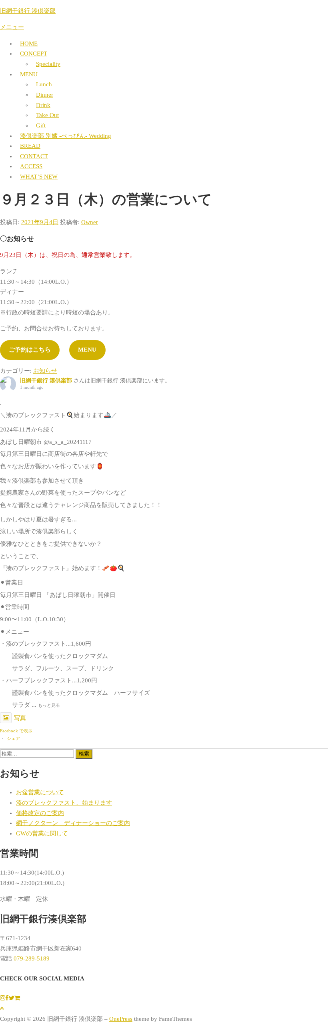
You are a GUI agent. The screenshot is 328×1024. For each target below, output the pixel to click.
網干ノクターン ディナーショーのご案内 (73, 823)
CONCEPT (33, 53)
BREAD (30, 146)
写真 (20, 718)
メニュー (12, 27)
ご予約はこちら (30, 349)
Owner (89, 222)
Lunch (44, 84)
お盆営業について (40, 792)
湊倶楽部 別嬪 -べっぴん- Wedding (65, 136)
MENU (29, 74)
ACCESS (31, 166)
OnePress (120, 1019)
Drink (43, 105)
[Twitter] (11, 998)
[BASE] (17, 998)
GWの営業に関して (42, 833)
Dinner (44, 94)
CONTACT (34, 156)
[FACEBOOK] (7, 998)
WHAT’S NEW (39, 176)
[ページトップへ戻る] (2, 1008)
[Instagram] (2, 998)
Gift (41, 125)
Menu (87, 349)
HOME (29, 43)
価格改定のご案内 (40, 813)
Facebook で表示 (16, 730)
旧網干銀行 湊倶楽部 (28, 11)
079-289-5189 (32, 958)
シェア (13, 738)
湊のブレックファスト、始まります (64, 802)
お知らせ (45, 371)
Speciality (48, 64)
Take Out (47, 115)
